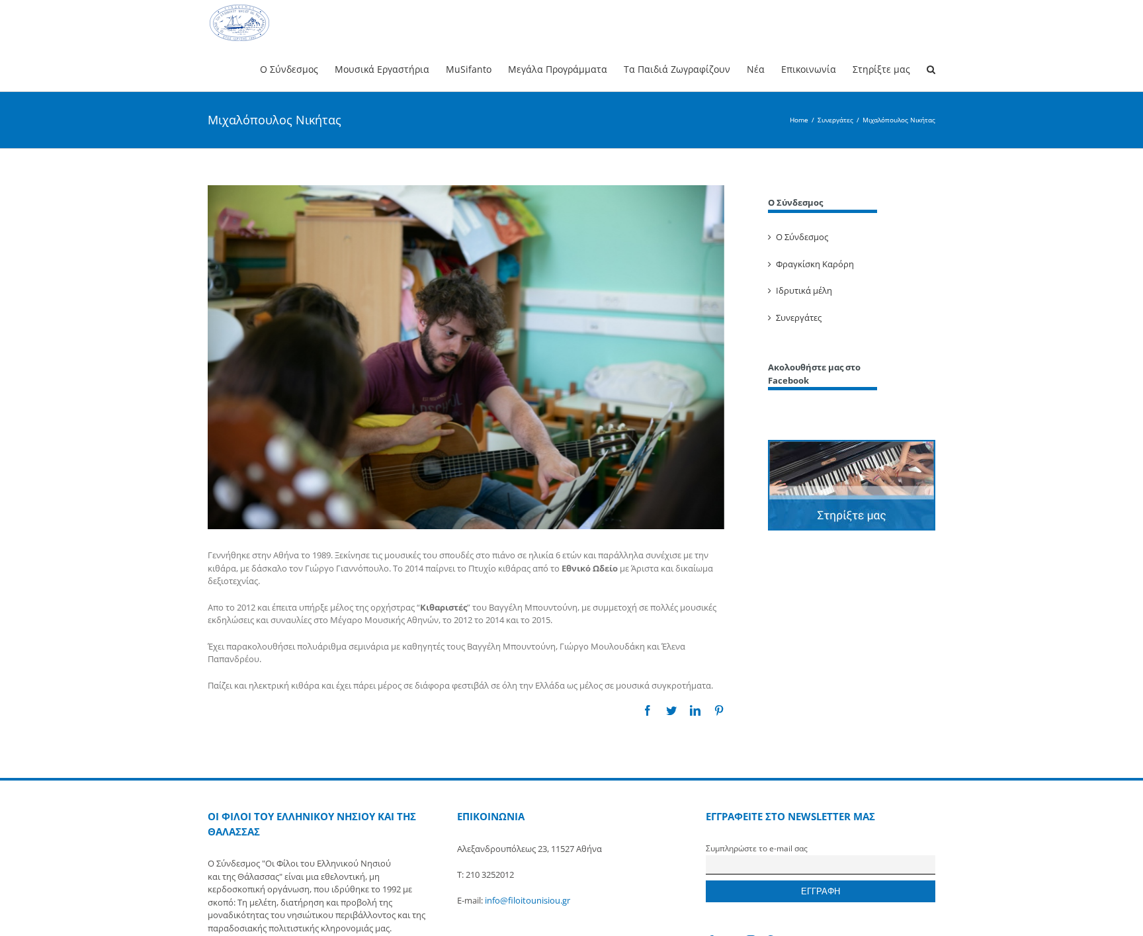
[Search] (931, 68)
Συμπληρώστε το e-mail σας (757, 848)
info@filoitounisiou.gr (527, 900)
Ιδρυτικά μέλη (804, 290)
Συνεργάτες (799, 317)
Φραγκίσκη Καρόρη (815, 264)
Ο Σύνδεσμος (802, 237)
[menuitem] (297, 68)
